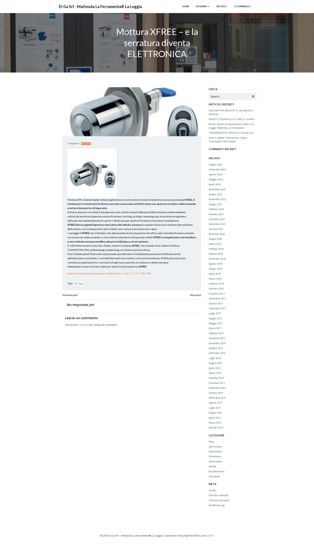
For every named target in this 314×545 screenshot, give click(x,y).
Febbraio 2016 (216, 377)
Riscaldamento (216, 471)
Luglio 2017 (215, 313)
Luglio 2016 (215, 358)
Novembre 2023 (217, 189)
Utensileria (214, 476)
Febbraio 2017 (216, 333)
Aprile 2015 (214, 417)
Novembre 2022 (217, 199)
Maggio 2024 (216, 179)
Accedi (212, 490)
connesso (83, 324)
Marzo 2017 (215, 328)
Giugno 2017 (215, 318)
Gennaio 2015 (216, 427)
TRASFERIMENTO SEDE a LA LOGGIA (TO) (231, 132)
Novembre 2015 (217, 387)
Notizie (221, 6)
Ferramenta (215, 456)
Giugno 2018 (215, 268)
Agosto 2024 (215, 174)
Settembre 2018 (217, 258)
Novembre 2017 (217, 298)
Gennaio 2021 (216, 229)
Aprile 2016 (214, 368)
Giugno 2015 (215, 412)
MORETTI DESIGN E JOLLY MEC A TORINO (231, 119)
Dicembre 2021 (217, 219)
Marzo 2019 (215, 243)
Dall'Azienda (215, 451)
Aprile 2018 (214, 273)
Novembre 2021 (217, 224)
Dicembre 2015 (217, 382)
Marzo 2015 (215, 422)
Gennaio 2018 (216, 288)
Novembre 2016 (217, 343)
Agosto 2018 (215, 263)
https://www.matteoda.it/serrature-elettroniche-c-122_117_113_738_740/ (109, 273)
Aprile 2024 (214, 184)
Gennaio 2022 (216, 214)
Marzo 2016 (215, 372)
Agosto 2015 (215, 402)
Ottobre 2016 (216, 348)
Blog (211, 441)
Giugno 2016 (215, 363)
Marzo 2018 (215, 278)
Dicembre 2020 (217, 234)
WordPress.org (216, 505)
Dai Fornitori (215, 446)
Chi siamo (201, 6)
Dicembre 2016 (217, 338)
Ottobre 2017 (216, 303)
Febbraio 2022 (216, 209)
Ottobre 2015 (216, 392)
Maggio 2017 (216, 323)
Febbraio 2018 (216, 283)
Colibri (210, 535)
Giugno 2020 (215, 238)
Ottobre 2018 (216, 253)
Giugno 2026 (215, 164)
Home (186, 6)
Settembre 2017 (217, 308)
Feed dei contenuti (218, 495)
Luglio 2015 (215, 407)
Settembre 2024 (217, 169)
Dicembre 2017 (217, 293)
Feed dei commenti (219, 500)
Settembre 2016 (217, 353)
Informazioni (215, 461)
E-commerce (242, 6)
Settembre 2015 (217, 397)
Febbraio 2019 (216, 248)
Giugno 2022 (215, 204)
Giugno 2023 (215, 194)
